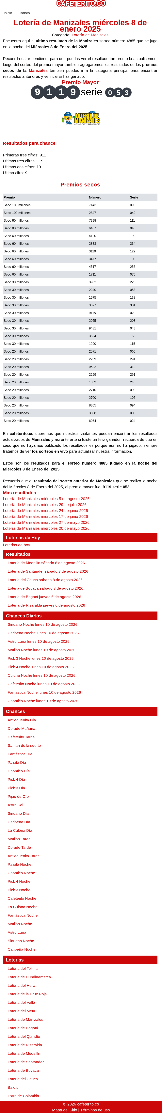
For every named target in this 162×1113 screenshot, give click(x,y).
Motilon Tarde (19, 839)
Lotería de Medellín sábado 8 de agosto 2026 (46, 563)
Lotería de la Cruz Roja (27, 994)
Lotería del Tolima (23, 968)
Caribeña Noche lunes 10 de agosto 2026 (43, 633)
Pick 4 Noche (19, 881)
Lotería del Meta (21, 1011)
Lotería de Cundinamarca (29, 977)
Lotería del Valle (21, 1002)
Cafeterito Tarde (21, 737)
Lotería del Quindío (24, 1036)
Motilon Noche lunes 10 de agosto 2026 (41, 650)
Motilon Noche (20, 924)
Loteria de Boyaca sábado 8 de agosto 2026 (45, 588)
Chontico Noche (21, 873)
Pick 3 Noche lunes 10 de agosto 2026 (41, 658)
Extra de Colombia (23, 1096)
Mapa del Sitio (64, 1110)
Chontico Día (19, 771)
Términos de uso (95, 1110)
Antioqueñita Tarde (24, 856)
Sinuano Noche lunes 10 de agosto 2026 (42, 624)
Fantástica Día (20, 754)
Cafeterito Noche (22, 898)
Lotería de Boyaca (23, 1070)
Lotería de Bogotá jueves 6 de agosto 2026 (44, 597)
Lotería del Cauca (23, 1079)
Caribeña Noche (22, 949)
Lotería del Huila (21, 985)
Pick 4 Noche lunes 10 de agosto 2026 (41, 667)
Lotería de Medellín (24, 1053)
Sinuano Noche (21, 941)
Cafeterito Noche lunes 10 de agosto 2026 (44, 684)
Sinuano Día (18, 813)
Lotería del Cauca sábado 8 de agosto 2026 (45, 580)
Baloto (25, 13)
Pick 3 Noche (19, 890)
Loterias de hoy (16, 545)
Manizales (38, 70)
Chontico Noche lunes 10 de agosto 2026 (43, 701)
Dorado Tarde (19, 847)
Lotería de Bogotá (23, 1028)
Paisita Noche (19, 864)
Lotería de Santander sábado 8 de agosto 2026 (48, 571)
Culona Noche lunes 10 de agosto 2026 (41, 675)
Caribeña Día (19, 822)
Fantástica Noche (23, 915)
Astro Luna (17, 932)
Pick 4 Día (16, 779)
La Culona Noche (23, 907)
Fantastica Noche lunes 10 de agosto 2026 (44, 692)
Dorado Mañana (21, 728)
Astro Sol (15, 805)
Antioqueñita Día (22, 720)
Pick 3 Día (16, 788)
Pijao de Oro (18, 796)
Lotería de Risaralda (25, 1045)
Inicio (8, 13)
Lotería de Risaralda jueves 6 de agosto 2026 (46, 605)
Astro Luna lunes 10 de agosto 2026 (39, 641)
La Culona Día (20, 830)
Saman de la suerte (24, 745)
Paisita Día (17, 762)
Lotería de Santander (26, 1062)
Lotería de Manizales (90, 35)
